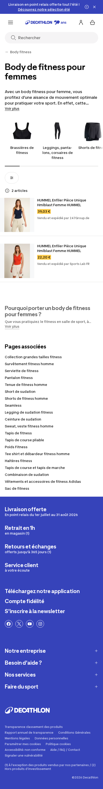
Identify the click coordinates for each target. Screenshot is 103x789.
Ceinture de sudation (23, 419)
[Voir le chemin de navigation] (7, 52)
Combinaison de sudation (27, 475)
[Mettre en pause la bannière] (87, 7)
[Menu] (10, 22)
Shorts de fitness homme (26, 398)
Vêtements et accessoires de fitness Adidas (43, 481)
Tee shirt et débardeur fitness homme (37, 454)
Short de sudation (20, 391)
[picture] (17, 215)
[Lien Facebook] (8, 624)
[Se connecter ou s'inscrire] (81, 22)
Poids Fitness (16, 447)
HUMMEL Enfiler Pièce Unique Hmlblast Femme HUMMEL (62, 202)
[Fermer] (94, 7)
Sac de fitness (17, 488)
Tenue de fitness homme (26, 385)
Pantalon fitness (19, 378)
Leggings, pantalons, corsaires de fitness (57, 153)
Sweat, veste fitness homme (29, 426)
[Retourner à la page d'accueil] (45, 22)
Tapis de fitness (18, 433)
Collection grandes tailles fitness (33, 357)
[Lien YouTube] (30, 624)
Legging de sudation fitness (29, 412)
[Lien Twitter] (19, 624)
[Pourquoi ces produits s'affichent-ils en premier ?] (7, 190)
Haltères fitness (18, 461)
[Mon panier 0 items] (92, 22)
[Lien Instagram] (40, 624)
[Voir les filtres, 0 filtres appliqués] (12, 178)
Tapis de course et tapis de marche (35, 468)
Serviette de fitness (22, 371)
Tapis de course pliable (24, 440)
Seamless (13, 405)
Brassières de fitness (22, 150)
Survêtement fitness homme (29, 364)
